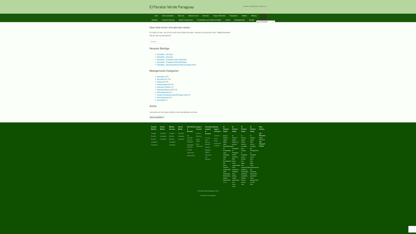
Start (156, 16)
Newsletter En (162, 79)
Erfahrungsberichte (163, 84)
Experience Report (163, 87)
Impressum (190, 153)
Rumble (153, 136)
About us (199, 136)
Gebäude (155, 20)
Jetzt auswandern (168, 16)
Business (206, 16)
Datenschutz (191, 155)
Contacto (217, 135)
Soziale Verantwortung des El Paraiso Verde (172, 95)
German (264, 22)
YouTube (163, 133)
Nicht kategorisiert (163, 92)
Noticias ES (161, 82)
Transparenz (234, 16)
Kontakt (251, 20)
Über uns (181, 16)
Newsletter (160, 76)
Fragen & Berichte (219, 16)
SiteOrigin (213, 195)
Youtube (153, 133)
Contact (198, 133)
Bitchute (153, 139)
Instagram (154, 142)
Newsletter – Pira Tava (165, 54)
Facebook (154, 145)
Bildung (254, 16)
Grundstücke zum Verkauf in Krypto (209, 20)
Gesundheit (161, 100)
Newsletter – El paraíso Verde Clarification (172, 59)
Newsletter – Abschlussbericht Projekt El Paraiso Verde (176, 65)
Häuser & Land (193, 16)
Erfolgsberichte (239, 20)
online (262, 135)
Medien (244, 16)
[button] (263, 18)
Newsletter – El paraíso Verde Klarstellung (172, 62)
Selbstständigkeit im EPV (166, 89)
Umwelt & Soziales (168, 20)
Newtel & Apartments (186, 20)
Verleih (227, 20)
